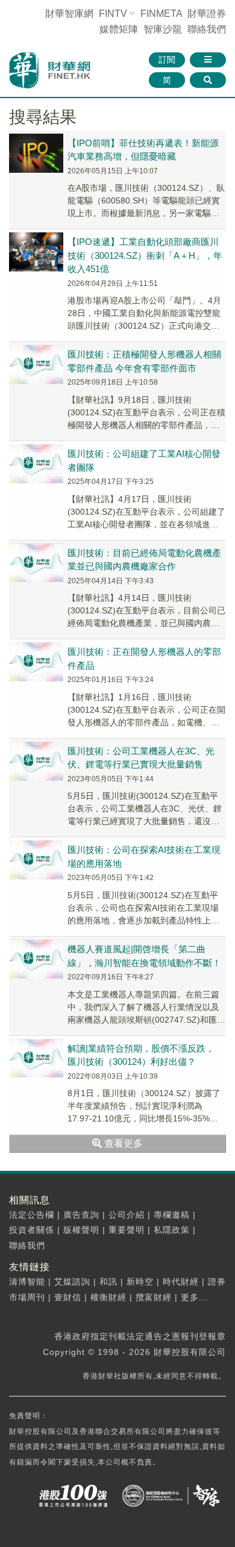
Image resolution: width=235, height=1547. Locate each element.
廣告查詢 (81, 1215)
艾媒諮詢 (72, 1281)
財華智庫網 (69, 13)
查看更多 (122, 1143)
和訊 (108, 1281)
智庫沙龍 (162, 29)
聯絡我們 (206, 29)
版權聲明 (81, 1230)
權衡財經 (108, 1297)
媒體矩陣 (118, 29)
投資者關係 (31, 1230)
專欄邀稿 (172, 1215)
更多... (194, 1297)
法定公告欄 (31, 1215)
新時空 (140, 1281)
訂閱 (166, 59)
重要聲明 (126, 1230)
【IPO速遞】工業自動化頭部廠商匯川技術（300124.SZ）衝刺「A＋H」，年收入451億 (144, 255)
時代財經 (181, 1281)
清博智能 (27, 1281)
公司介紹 (126, 1215)
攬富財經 (154, 1297)
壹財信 (67, 1297)
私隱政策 (172, 1230)
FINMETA (161, 13)
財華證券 (206, 13)
